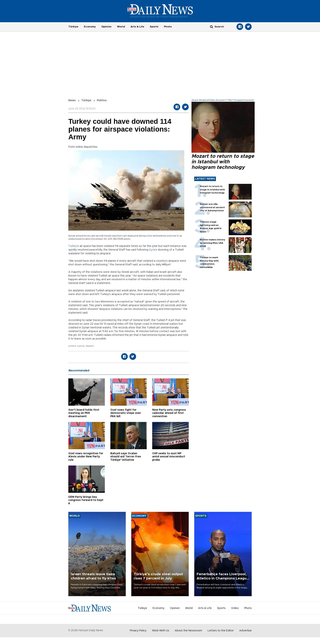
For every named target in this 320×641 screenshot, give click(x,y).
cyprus (80, 346)
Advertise (245, 630)
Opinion (106, 26)
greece (72, 346)
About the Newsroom (188, 630)
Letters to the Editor (221, 630)
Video (235, 608)
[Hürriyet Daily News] (160, 10)
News (72, 100)
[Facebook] (239, 26)
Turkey (72, 246)
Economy (90, 26)
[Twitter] (248, 26)
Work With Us (160, 630)
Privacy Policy (138, 630)
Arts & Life (137, 26)
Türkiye (73, 26)
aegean (90, 346)
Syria (152, 250)
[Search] (211, 26)
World (121, 26)
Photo (168, 26)
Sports (154, 26)
